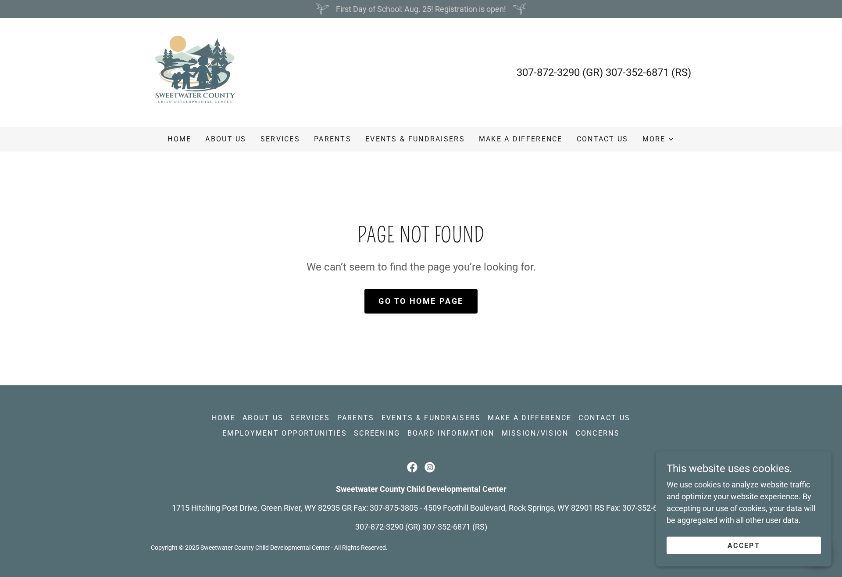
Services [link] (280, 139)
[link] (195, 71)
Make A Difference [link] (521, 139)
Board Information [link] (451, 433)
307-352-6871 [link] (637, 72)
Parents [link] (332, 139)
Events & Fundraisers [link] (415, 139)
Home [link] (179, 139)
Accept (744, 545)
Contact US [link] (602, 139)
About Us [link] (225, 139)
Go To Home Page (421, 301)
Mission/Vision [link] (535, 433)
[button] (658, 139)
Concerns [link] (598, 433)
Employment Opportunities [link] (284, 433)
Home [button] (223, 418)
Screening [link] (377, 433)
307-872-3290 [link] (548, 72)
